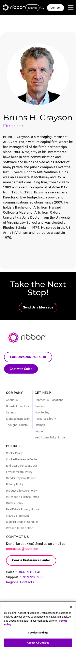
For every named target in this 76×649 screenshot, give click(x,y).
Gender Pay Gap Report (21, 478)
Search (43, 7)
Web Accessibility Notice (50, 437)
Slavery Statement (17, 515)
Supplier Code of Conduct (22, 521)
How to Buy (42, 412)
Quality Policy (14, 503)
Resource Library (45, 418)
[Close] (71, 606)
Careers (11, 412)
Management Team (18, 418)
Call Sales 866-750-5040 (28, 357)
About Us (12, 400)
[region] (38, 625)
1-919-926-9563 (32, 577)
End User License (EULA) (21, 465)
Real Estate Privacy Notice (22, 509)
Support (40, 431)
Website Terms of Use (19, 528)
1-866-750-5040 (28, 572)
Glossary (40, 406)
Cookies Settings (38, 632)
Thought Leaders (17, 425)
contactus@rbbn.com (22, 549)
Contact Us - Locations (49, 400)
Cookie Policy (14, 453)
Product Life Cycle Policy (21, 490)
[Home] (16, 8)
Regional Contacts (20, 582)
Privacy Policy (15, 484)
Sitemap (40, 425)
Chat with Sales (21, 369)
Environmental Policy (19, 472)
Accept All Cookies (38, 642)
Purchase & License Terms (22, 496)
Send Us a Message (38, 307)
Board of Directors (17, 406)
